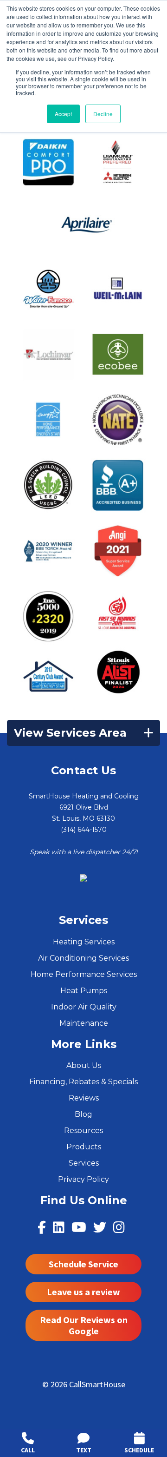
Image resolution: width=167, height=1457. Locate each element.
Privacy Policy (83, 1179)
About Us (83, 1065)
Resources (83, 1130)
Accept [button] (63, 114)
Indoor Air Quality (83, 1006)
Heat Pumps (83, 990)
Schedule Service (83, 1264)
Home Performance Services (84, 974)
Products (83, 1146)
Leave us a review (83, 1292)
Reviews (84, 1098)
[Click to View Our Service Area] (83, 877)
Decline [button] (103, 114)
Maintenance (83, 1023)
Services (84, 1163)
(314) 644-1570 (84, 829)
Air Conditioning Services (83, 958)
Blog (83, 1114)
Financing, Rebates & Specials (83, 1081)
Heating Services (84, 941)
